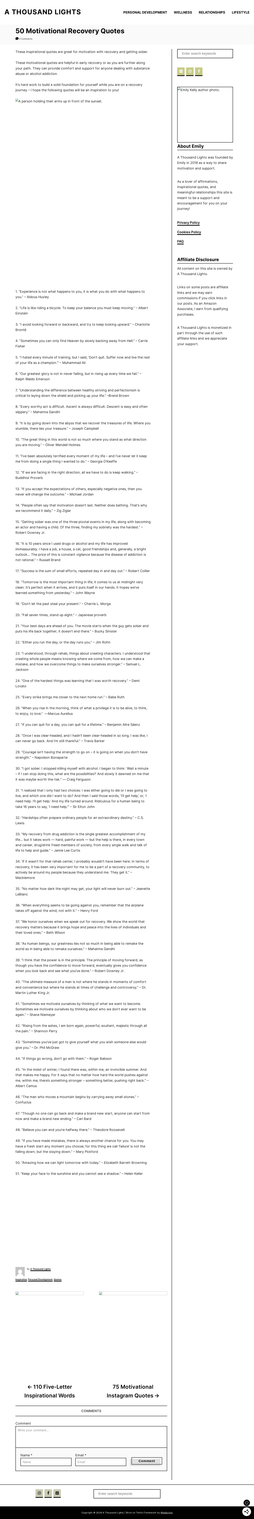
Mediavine (167, 1512)
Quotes (58, 1279)
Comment (23, 1423)
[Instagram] (190, 71)
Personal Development (40, 1279)
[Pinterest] (181, 71)
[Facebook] (198, 71)
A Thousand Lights (40, 1269)
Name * (26, 1455)
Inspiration (21, 1279)
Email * (80, 1455)
